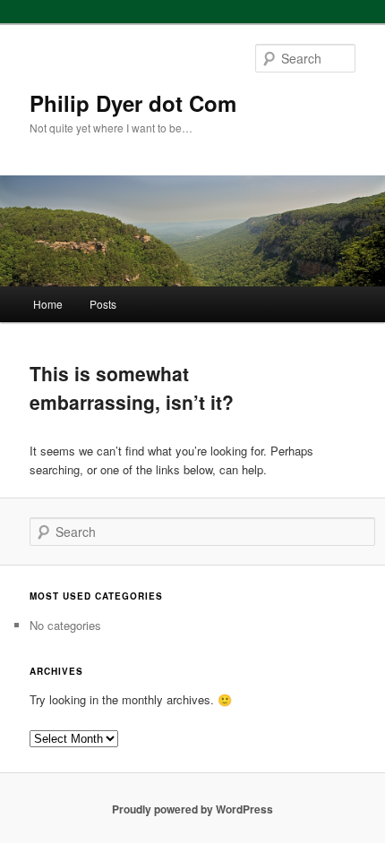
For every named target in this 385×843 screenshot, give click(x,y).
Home (48, 303)
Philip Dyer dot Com (133, 103)
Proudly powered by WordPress (192, 809)
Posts (103, 303)
